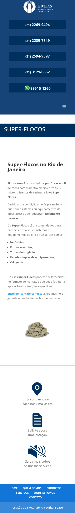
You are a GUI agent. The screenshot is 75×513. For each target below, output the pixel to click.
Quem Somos (32, 488)
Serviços (22, 492)
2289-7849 (37, 40)
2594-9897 (37, 56)
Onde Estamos (44, 492)
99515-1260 (40, 88)
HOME (13, 488)
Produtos (54, 488)
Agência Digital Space (49, 507)
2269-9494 (37, 24)
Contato (35, 497)
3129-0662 (37, 72)
